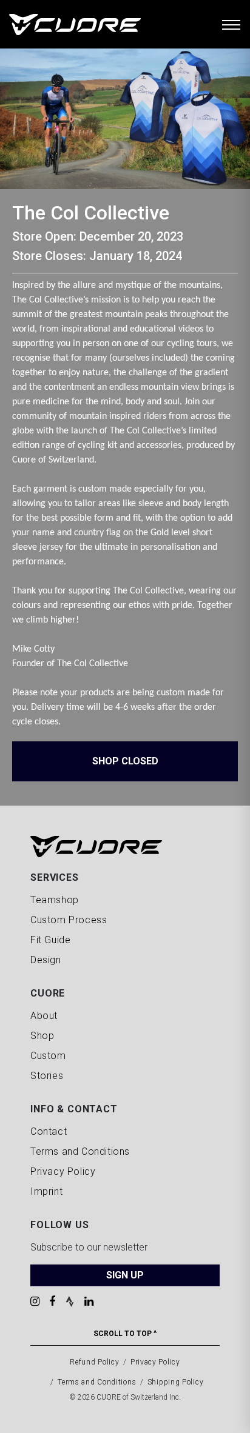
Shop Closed (125, 761)
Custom (48, 1055)
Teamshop (54, 900)
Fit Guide (50, 940)
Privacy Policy (62, 1171)
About (44, 1015)
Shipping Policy (175, 1382)
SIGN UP (125, 1275)
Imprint (46, 1191)
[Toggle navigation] (231, 24)
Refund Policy (94, 1362)
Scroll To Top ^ (125, 1333)
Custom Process (68, 920)
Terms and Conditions (80, 1151)
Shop (42, 1035)
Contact (48, 1131)
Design (45, 960)
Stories (46, 1075)
